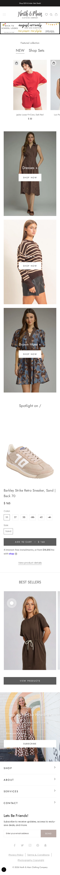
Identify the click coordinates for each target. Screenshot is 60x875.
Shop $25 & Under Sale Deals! (30, 3)
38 (23, 519)
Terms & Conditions (38, 857)
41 (50, 519)
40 (41, 519)
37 (15, 519)
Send (48, 835)
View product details (30, 564)
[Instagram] (30, 847)
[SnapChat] (45, 847)
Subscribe (29, 745)
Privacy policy (16, 857)
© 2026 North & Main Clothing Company (30, 869)
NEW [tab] (20, 52)
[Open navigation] (4, 14)
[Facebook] (14, 847)
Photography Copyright (31, 862)
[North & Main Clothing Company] (30, 14)
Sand (8, 533)
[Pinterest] (37, 847)
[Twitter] (22, 847)
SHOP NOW (30, 179)
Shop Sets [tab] (36, 52)
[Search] (51, 14)
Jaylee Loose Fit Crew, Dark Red (29, 116)
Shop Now (30, 356)
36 (6, 519)
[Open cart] (56, 14)
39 (32, 519)
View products (30, 683)
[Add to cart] (16, 65)
